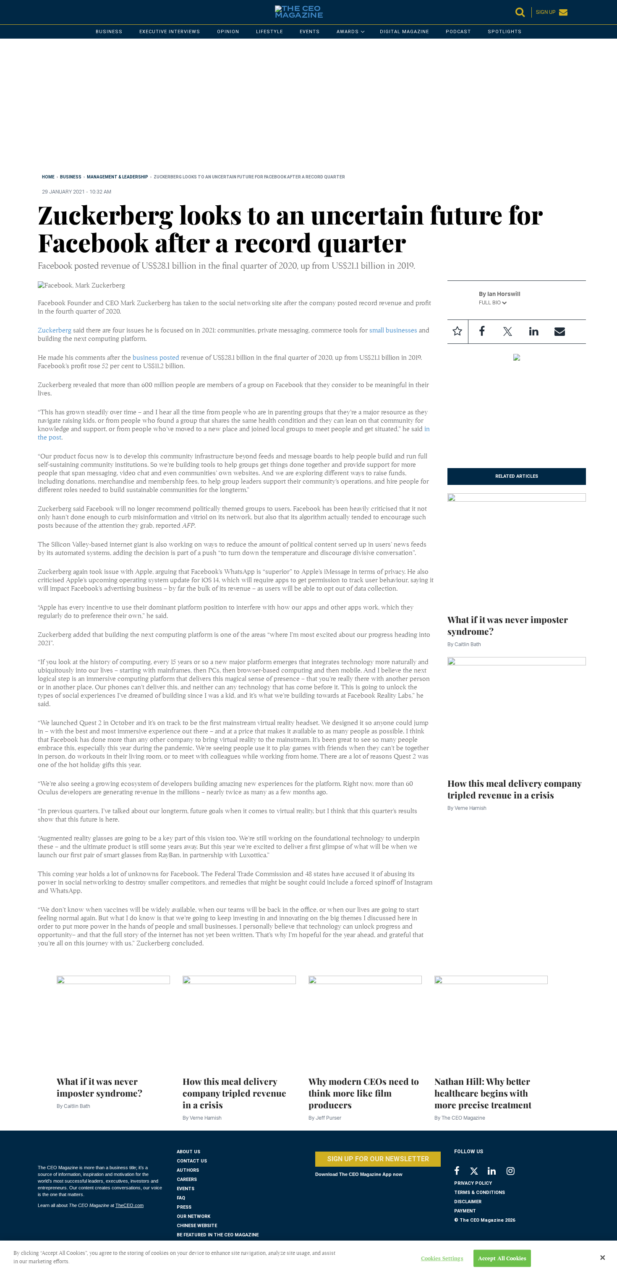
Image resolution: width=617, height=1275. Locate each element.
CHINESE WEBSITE (197, 1225)
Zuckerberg (54, 330)
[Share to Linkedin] (533, 331)
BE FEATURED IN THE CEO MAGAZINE (218, 1235)
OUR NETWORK (193, 1216)
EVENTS (185, 1188)
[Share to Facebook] (481, 331)
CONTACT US (192, 1161)
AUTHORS (188, 1170)
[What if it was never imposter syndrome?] (516, 549)
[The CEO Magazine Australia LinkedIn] (497, 1172)
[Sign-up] (560, 331)
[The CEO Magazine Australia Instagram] (516, 1172)
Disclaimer (467, 1201)
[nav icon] (42, 12)
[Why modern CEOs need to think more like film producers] (365, 1021)
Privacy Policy (473, 1183)
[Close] (602, 1258)
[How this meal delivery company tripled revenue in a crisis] (516, 712)
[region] (289, 107)
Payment (465, 1211)
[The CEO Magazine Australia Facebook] (461, 1172)
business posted (156, 357)
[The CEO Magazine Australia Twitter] (478, 1172)
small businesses (393, 330)
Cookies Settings (442, 1258)
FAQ (181, 1198)
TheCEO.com (129, 1205)
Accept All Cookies (502, 1258)
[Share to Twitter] (507, 331)
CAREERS (187, 1179)
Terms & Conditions (479, 1192)
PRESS (184, 1207)
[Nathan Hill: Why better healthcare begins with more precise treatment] (491, 1021)
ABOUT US (188, 1152)
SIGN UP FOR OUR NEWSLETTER (378, 1159)
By (464, 644)
